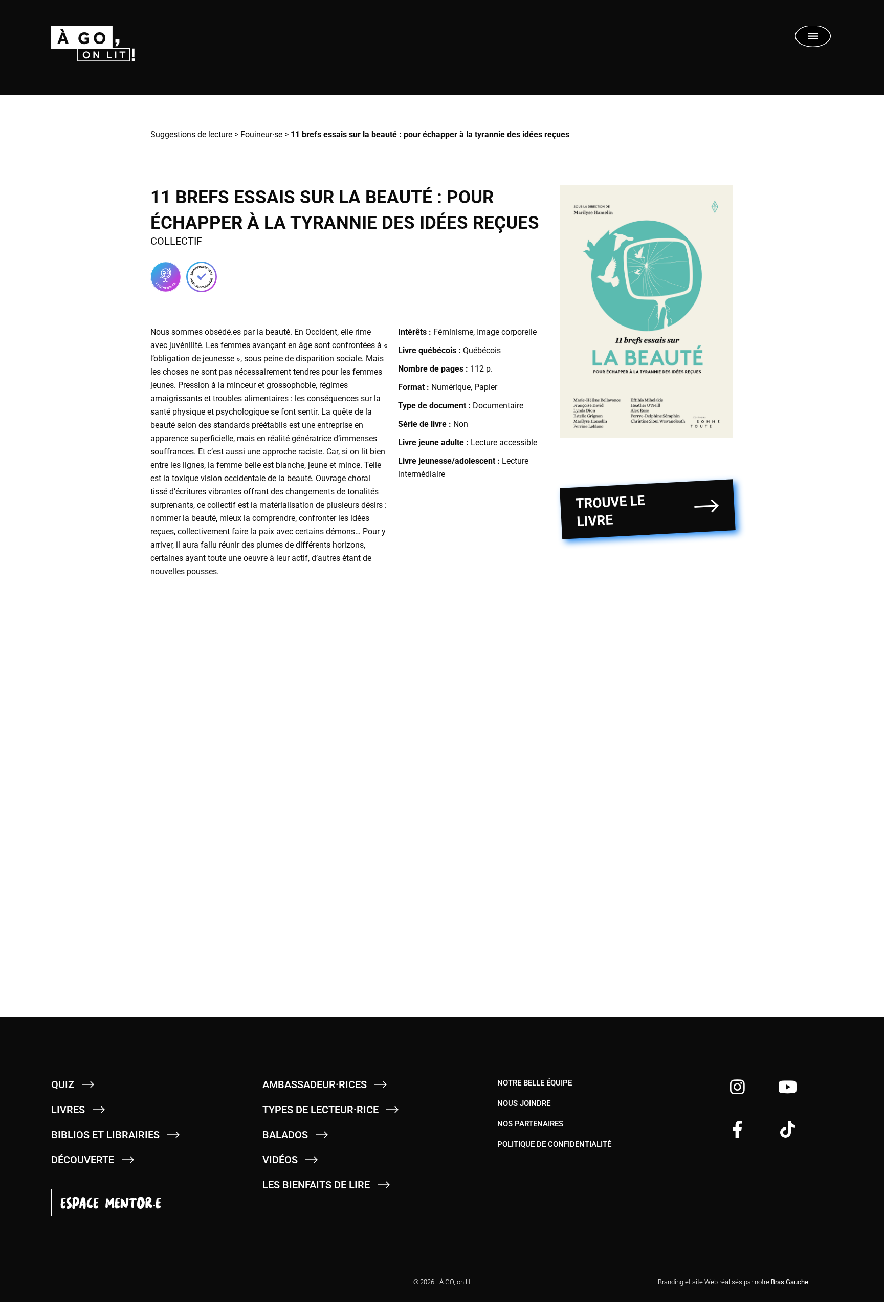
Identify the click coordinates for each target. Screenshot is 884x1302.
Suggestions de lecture (191, 134)
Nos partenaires (530, 1124)
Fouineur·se (261, 134)
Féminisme (453, 332)
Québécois (482, 350)
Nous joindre (523, 1103)
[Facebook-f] (737, 1129)
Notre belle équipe (534, 1083)
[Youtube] (787, 1086)
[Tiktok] (787, 1129)
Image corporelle (507, 332)
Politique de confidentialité (554, 1144)
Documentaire (498, 405)
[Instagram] (737, 1086)
